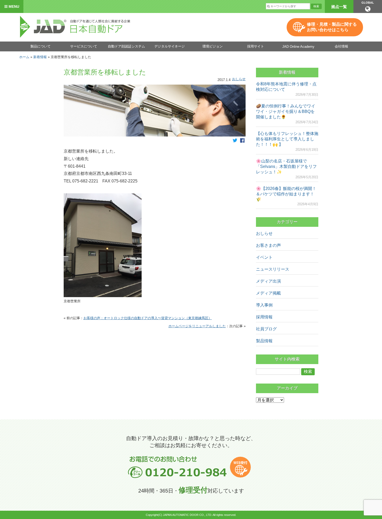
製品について (40, 46)
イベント (264, 257)
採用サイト (255, 46)
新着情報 (40, 57)
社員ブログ (266, 329)
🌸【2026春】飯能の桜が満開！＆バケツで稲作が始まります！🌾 (286, 194)
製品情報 (264, 341)
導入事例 (264, 305)
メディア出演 (268, 281)
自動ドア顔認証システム (126, 46)
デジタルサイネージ (169, 46)
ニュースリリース (272, 269)
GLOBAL (367, 2)
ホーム (24, 57)
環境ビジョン (212, 46)
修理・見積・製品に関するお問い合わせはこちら (332, 27)
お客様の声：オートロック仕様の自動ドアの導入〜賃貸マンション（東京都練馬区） (147, 318)
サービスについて (83, 46)
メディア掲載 (268, 293)
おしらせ (239, 79)
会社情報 (341, 46)
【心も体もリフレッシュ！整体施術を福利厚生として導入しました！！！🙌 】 (287, 139)
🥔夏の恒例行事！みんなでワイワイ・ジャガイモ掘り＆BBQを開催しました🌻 (285, 111)
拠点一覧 (339, 6)
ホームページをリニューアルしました (197, 326)
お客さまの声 (268, 245)
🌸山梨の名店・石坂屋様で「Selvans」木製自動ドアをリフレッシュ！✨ (286, 166)
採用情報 (264, 317)
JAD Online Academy (298, 47)
